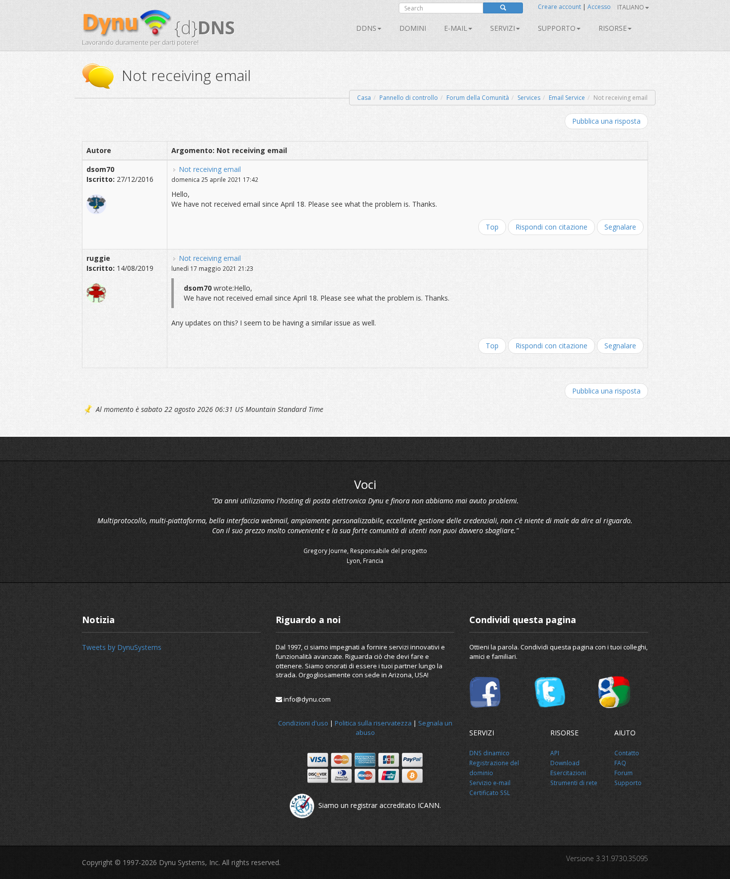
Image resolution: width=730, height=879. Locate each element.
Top (492, 227)
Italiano (630, 7)
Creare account (559, 6)
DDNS (366, 28)
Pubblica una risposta (606, 121)
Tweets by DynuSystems (121, 647)
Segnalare (620, 227)
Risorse (612, 28)
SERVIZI (502, 28)
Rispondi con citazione (551, 227)
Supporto (557, 28)
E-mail (455, 28)
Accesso (599, 6)
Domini (412, 28)
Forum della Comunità (477, 97)
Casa (364, 97)
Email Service (567, 97)
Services (528, 97)
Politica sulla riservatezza (373, 723)
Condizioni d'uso (303, 723)
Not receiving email (210, 169)
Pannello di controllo (408, 97)
